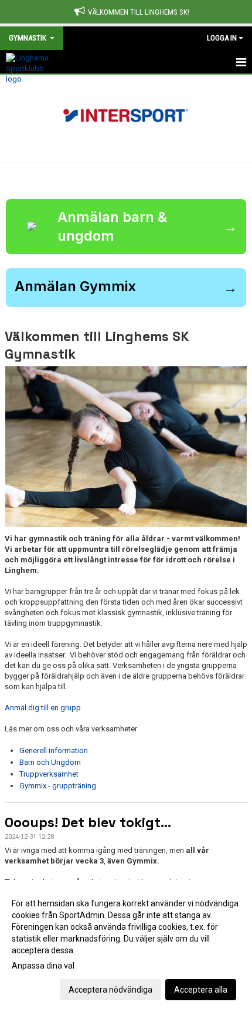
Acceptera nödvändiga (110, 989)
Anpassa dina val (43, 965)
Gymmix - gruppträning (57, 785)
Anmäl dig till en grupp (43, 707)
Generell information (53, 750)
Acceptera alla (200, 989)
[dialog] (126, 946)
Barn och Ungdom (50, 762)
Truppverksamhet (49, 774)
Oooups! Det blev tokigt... (88, 822)
